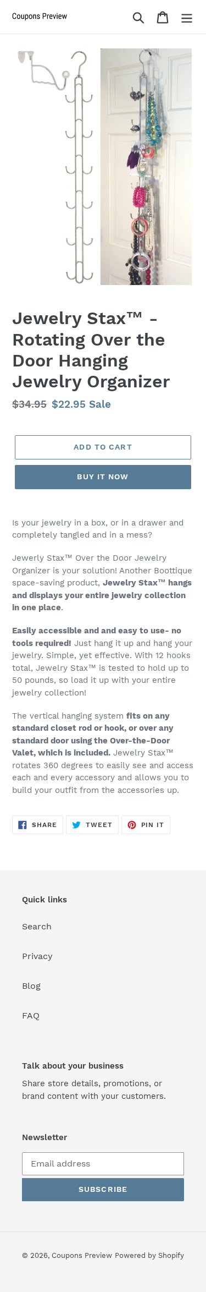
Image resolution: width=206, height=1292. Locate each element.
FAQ (31, 1015)
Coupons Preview (82, 1255)
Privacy (37, 956)
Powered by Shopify (149, 1255)
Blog (31, 986)
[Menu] (187, 16)
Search (37, 926)
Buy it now (103, 476)
